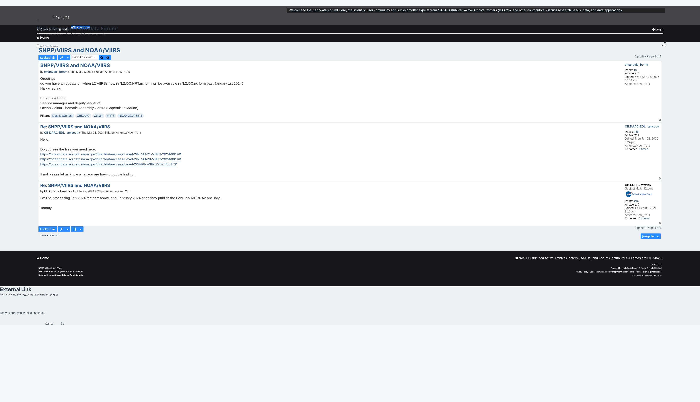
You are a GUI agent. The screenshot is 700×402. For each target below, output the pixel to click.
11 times (644, 218)
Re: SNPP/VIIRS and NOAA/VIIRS (75, 127)
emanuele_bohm (636, 64)
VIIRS (110, 115)
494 (636, 201)
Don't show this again (49, 46)
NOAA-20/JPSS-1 (130, 115)
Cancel (49, 323)
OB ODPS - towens (638, 185)
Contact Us (656, 264)
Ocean (98, 115)
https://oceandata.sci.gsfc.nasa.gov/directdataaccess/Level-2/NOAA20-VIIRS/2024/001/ (109, 159)
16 (635, 69)
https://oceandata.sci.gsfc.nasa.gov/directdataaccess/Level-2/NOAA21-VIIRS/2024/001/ (109, 154)
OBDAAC (83, 115)
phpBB (625, 268)
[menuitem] (571, 258)
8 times (643, 149)
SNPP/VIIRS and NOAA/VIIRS (79, 50)
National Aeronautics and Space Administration (61, 275)
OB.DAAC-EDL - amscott (642, 126)
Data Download (62, 115)
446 (636, 131)
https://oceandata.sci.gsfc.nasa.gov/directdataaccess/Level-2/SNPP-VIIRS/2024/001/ (107, 164)
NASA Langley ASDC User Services (67, 271)
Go (62, 323)
